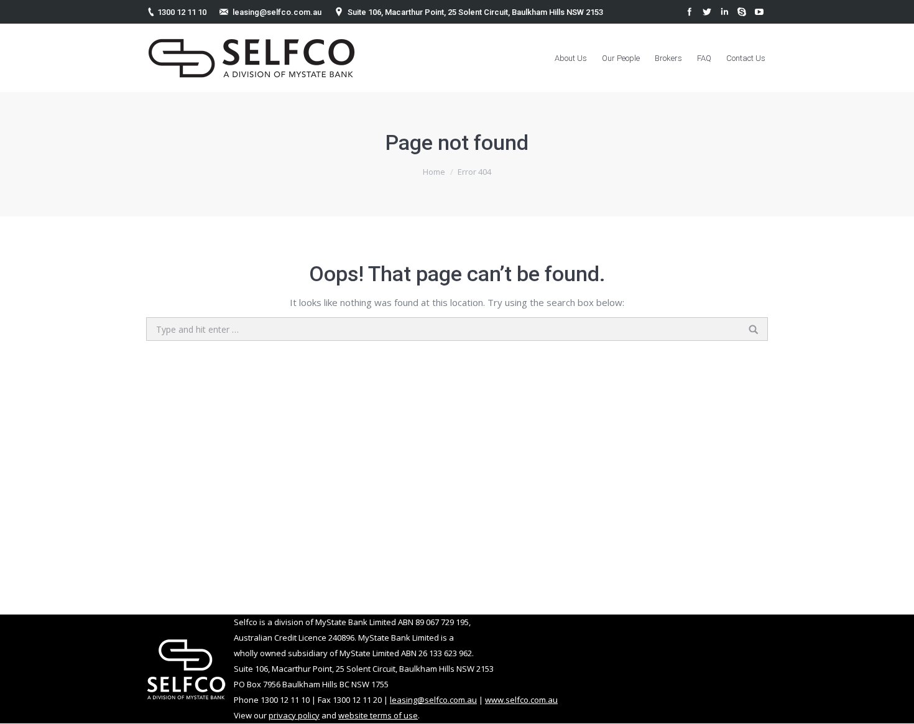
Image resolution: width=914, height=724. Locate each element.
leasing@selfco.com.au (277, 12)
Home (434, 171)
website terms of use (378, 715)
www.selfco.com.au (521, 699)
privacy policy (294, 715)
